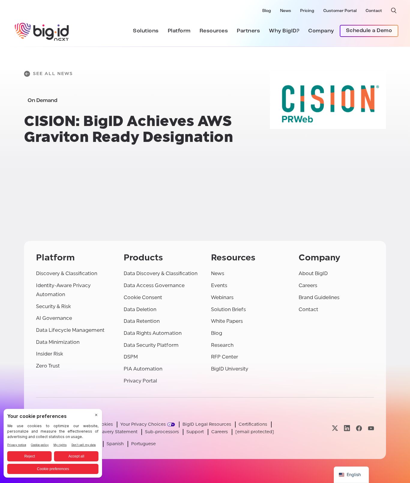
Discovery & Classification (66, 273)
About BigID (313, 273)
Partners (248, 31)
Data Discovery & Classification (160, 273)
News (285, 11)
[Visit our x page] (335, 428)
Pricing (307, 11)
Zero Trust (48, 366)
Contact (374, 11)
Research (222, 345)
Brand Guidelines (319, 297)
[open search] (393, 10)
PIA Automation (143, 369)
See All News (53, 73)
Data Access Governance (154, 285)
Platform (179, 31)
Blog (266, 11)
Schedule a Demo (369, 31)
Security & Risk (53, 306)
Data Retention (142, 321)
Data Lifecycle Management (70, 330)
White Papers (227, 321)
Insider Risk (49, 354)
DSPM (131, 357)
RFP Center (224, 357)
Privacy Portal (140, 381)
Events (219, 285)
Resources (214, 31)
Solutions (146, 31)
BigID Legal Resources (206, 424)
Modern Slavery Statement (108, 431)
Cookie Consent (143, 297)
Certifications (253, 424)
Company (321, 31)
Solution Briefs (228, 309)
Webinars (222, 297)
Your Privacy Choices (143, 424)
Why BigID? (284, 31)
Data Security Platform (151, 345)
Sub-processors (162, 431)
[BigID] (42, 31)
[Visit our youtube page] (371, 428)
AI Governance (54, 318)
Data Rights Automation (153, 333)
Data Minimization (58, 342)
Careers (308, 285)
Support (195, 431)
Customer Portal (340, 11)
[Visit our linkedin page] (347, 428)
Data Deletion (140, 309)
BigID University (229, 369)
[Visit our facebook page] (359, 428)
